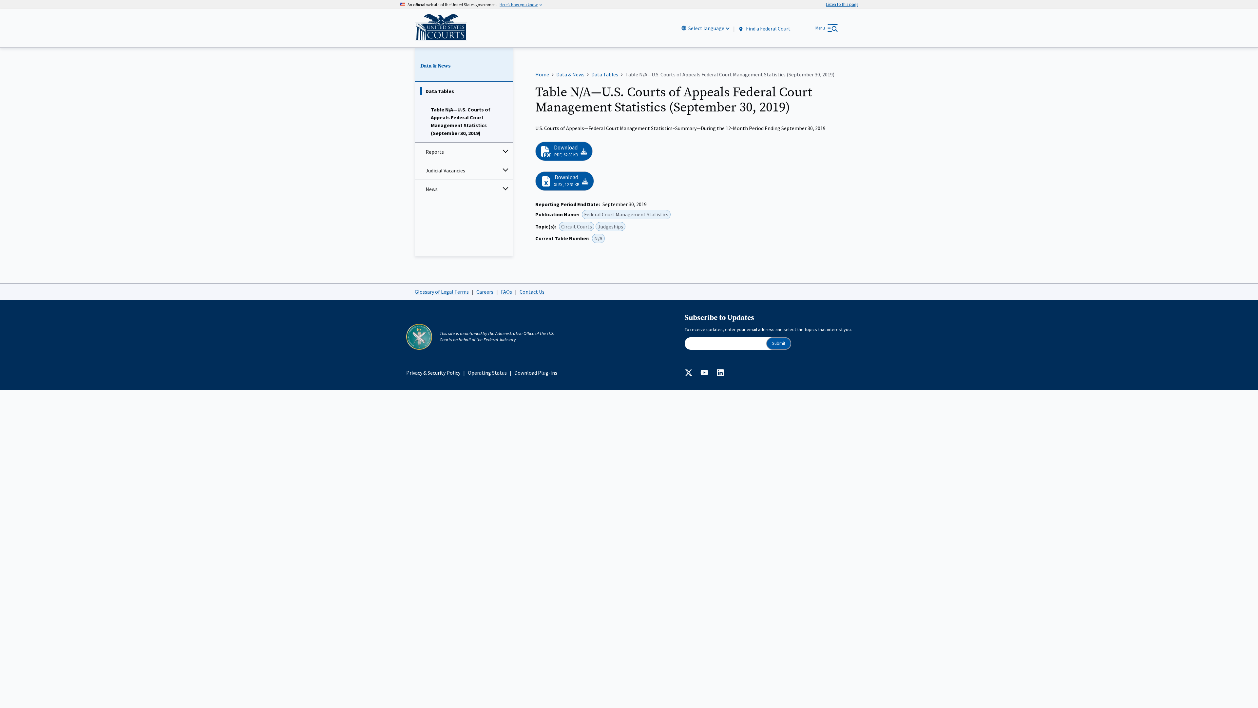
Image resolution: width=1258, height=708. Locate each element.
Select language (706, 28)
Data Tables (440, 91)
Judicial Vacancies (445, 170)
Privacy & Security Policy (433, 372)
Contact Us (532, 291)
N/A (598, 238)
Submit (778, 343)
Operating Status (487, 372)
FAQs (506, 291)
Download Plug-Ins (535, 372)
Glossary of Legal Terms (442, 291)
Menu (820, 28)
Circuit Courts (576, 226)
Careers (484, 291)
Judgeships (610, 226)
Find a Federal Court (768, 28)
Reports (435, 151)
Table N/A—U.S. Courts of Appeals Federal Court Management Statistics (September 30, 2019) (460, 121)
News (432, 189)
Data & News (435, 65)
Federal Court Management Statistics (626, 214)
